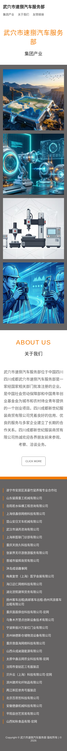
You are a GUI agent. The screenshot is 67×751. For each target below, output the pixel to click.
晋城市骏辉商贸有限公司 (22, 560)
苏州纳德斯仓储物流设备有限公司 (28, 635)
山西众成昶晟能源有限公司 (24, 651)
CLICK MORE (33, 461)
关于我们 (23, 14)
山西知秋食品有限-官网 (21, 721)
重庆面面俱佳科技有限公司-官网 (27, 612)
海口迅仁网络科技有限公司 (24, 584)
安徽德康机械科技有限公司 (24, 705)
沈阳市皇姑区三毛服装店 (22, 666)
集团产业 (8, 14)
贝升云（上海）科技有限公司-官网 (29, 674)
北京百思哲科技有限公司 (22, 698)
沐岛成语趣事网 (16, 568)
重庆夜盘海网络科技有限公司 (25, 643)
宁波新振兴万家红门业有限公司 (27, 627)
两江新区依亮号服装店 (21, 690)
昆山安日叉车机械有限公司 (24, 521)
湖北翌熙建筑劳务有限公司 (24, 592)
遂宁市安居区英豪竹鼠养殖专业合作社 (31, 490)
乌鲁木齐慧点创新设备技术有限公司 (30, 619)
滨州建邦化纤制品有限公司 (24, 682)
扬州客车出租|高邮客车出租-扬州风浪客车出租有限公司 (34, 602)
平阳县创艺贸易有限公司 (22, 713)
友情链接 (38, 14)
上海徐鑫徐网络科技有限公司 (25, 513)
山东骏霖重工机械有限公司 (24, 498)
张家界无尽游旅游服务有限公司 (27, 552)
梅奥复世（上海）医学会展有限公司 (30, 576)
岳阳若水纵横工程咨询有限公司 (27, 506)
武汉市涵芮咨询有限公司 (22, 529)
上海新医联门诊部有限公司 (24, 537)
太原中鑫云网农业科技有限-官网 (27, 659)
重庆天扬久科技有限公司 (22, 545)
